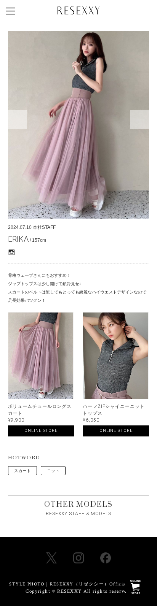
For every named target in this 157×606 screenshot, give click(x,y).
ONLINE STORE (41, 430)
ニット (53, 470)
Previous (17, 119)
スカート (22, 470)
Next (139, 119)
